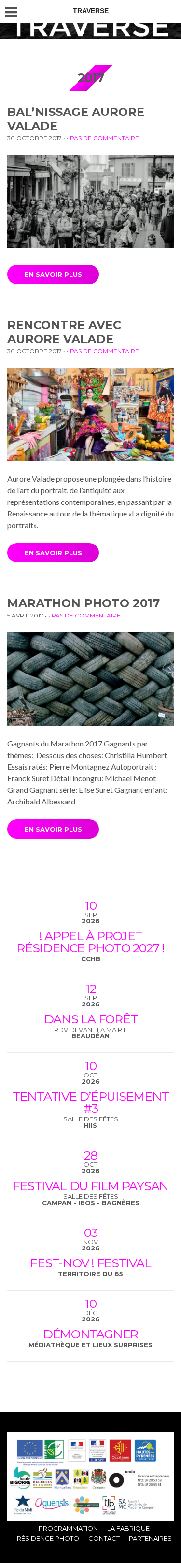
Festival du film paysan (90, 1185)
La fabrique (128, 1528)
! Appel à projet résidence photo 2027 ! (90, 942)
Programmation (68, 1528)
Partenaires (150, 1538)
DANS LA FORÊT (91, 1019)
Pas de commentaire (104, 138)
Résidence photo (48, 1538)
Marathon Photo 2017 (83, 603)
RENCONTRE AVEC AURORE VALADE (64, 332)
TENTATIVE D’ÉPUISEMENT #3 (91, 1102)
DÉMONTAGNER (90, 1334)
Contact (104, 1538)
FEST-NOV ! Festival (90, 1263)
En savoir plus (53, 274)
